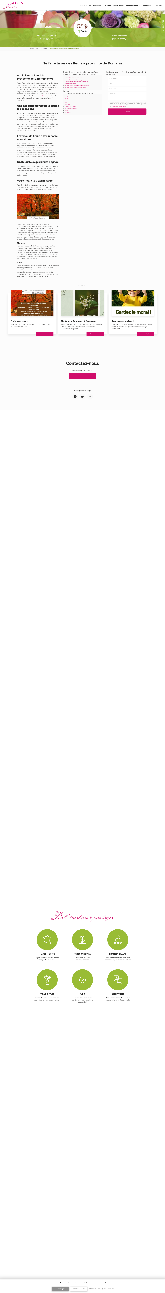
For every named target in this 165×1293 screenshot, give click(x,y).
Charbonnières (69, 99)
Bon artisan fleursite (70, 83)
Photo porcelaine (19, 321)
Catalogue (147, 5)
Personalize (95, 1289)
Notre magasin (95, 5)
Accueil (83, 5)
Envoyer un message (82, 376)
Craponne (67, 101)
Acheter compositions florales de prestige (76, 81)
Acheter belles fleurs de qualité (73, 77)
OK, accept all (60, 1289)
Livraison (107, 5)
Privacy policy (109, 1289)
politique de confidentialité (118, 106)
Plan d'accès (118, 5)
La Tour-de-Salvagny (70, 108)
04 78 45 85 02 (46, 39)
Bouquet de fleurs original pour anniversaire (77, 85)
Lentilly (67, 110)
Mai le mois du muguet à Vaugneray (78, 321)
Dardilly (67, 102)
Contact (159, 5)
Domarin (45, 48)
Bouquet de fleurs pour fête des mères (75, 87)
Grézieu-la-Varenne (70, 106)
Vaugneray (68, 112)
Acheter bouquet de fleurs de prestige (75, 80)
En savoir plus (45, 334)
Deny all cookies (79, 1289)
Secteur (38, 48)
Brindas (67, 97)
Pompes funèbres (133, 5)
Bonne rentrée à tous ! (123, 321)
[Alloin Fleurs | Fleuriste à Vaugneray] (13, 5)
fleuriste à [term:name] (42, 96)
